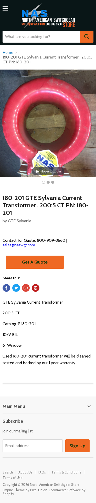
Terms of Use (13, 478)
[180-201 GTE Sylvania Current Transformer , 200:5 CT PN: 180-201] (43, 182)
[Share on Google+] (26, 288)
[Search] (86, 37)
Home (8, 52)
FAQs (42, 472)
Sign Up (77, 446)
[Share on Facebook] (6, 288)
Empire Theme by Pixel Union (25, 490)
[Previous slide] (5, 121)
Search (8, 472)
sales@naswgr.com (19, 245)
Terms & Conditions (66, 472)
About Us (25, 472)
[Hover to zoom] (48, 123)
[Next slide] (91, 121)
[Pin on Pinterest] (35, 288)
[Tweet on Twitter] (16, 288)
